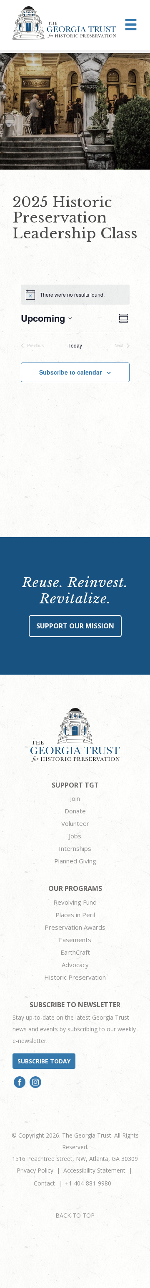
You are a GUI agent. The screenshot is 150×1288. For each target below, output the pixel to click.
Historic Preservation (75, 977)
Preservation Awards (75, 927)
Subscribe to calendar (70, 372)
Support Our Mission (75, 625)
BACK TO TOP (75, 1215)
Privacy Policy (35, 1170)
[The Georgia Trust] (64, 23)
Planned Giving (75, 861)
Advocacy (75, 964)
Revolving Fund (75, 902)
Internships (75, 848)
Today (75, 345)
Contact (44, 1183)
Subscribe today (44, 1061)
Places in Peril (75, 914)
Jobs (75, 836)
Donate (75, 811)
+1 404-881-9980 (88, 1183)
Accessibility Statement (94, 1170)
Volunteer (75, 823)
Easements (75, 939)
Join (75, 798)
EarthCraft (75, 952)
